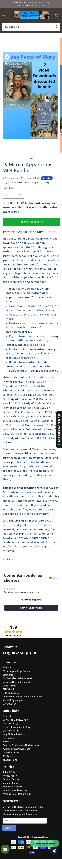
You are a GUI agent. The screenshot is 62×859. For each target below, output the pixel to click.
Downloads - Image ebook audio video (22, 697)
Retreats (7, 742)
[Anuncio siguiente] (56, 4)
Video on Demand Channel (16, 682)
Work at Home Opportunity (17, 794)
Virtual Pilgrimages (12, 700)
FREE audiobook (11, 693)
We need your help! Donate (17, 671)
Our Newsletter (11, 731)
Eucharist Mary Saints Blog (16, 727)
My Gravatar (9, 704)
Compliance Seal (11, 753)
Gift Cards (8, 675)
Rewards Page (10, 760)
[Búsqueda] (56, 27)
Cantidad (8, 188)
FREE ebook (8, 689)
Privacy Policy (10, 776)
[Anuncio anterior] (6, 4)
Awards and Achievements (16, 749)
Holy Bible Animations (14, 734)
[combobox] (31, 27)
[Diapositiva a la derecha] (38, 158)
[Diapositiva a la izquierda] (24, 158)
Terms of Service (11, 779)
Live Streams (9, 686)
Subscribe (9, 828)
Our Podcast (9, 738)
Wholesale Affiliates (13, 787)
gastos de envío (13, 182)
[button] (31, 600)
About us (7, 668)
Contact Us (8, 716)
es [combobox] (54, 578)
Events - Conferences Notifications (21, 745)
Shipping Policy (10, 783)
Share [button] (9, 559)
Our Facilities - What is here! (17, 679)
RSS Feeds (8, 756)
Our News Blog (10, 724)
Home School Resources (15, 790)
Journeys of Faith (41, 837)
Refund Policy (10, 772)
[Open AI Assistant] (54, 851)
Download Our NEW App (15, 720)
